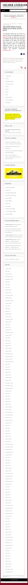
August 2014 (9, 516)
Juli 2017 (8, 425)
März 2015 (8, 497)
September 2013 (9, 545)
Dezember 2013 (9, 537)
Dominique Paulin (7, 61)
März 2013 (8, 561)
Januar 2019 (8, 380)
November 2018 (9, 385)
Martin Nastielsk (11, 62)
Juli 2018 (8, 393)
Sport (7, 94)
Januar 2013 (8, 566)
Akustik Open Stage (13, 60)
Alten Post (5, 37)
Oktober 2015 (9, 479)
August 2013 (9, 548)
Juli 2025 (8, 271)
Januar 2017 (8, 441)
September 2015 (9, 481)
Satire (7, 92)
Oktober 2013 (9, 542)
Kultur (12, 58)
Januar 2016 (8, 471)
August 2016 (9, 455)
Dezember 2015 (9, 473)
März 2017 (8, 436)
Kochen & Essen (9, 84)
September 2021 (9, 319)
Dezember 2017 (9, 412)
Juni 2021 (8, 324)
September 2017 (9, 420)
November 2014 (9, 508)
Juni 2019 (8, 367)
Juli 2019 (8, 364)
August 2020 (9, 335)
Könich (4, 62)
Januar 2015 (8, 502)
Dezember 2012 (9, 569)
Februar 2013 (9, 564)
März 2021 (8, 327)
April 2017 (8, 433)
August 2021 (9, 322)
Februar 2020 (9, 348)
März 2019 (8, 375)
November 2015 (9, 476)
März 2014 (8, 529)
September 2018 (9, 388)
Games (7, 78)
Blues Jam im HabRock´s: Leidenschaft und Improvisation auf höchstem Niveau (13, 156)
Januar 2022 (8, 316)
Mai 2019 (8, 369)
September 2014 (9, 513)
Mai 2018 (8, 399)
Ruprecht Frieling (10, 245)
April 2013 (8, 558)
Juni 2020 (8, 337)
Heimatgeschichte (10, 81)
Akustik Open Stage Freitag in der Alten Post (12, 28)
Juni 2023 (8, 284)
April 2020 (8, 343)
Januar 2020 (8, 351)
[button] (21, 54)
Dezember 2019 (9, 353)
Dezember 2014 (9, 505)
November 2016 (9, 447)
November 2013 (9, 540)
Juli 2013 (8, 550)
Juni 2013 (8, 553)
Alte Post (20, 60)
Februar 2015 (9, 500)
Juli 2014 (8, 518)
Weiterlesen (7, 50)
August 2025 (9, 268)
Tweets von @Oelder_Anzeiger (12, 259)
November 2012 (9, 572)
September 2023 (9, 279)
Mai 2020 (8, 340)
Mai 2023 (8, 287)
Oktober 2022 (9, 298)
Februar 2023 (9, 290)
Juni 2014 (8, 521)
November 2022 (9, 295)
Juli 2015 (8, 486)
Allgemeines (8, 76)
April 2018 (8, 401)
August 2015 (9, 484)
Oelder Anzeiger (15, 5)
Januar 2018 (8, 409)
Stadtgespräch (9, 97)
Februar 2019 (9, 377)
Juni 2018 (8, 396)
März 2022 (8, 311)
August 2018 (9, 391)
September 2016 (9, 452)
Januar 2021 (8, 330)
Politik (7, 89)
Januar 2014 (8, 534)
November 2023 (9, 276)
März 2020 (8, 345)
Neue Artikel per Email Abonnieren (13, 132)
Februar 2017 (9, 439)
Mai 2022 (8, 308)
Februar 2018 (9, 407)
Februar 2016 (9, 468)
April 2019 (8, 372)
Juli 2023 (8, 282)
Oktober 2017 (9, 417)
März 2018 (8, 404)
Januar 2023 (8, 292)
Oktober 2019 (9, 359)
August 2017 (9, 423)
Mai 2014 (8, 524)
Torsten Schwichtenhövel (11, 229)
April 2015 (8, 494)
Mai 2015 (8, 492)
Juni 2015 (8, 489)
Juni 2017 (8, 428)
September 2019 (9, 361)
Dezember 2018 (9, 383)
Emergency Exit (18, 61)
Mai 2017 (8, 431)
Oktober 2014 (9, 510)
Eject (13, 61)
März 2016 (8, 465)
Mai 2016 (8, 460)
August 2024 (9, 274)
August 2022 (9, 303)
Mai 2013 (8, 556)
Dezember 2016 (9, 444)
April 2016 (8, 463)
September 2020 (9, 332)
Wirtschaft (8, 102)
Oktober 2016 (9, 449)
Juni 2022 (8, 306)
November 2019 (9, 356)
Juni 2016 (8, 457)
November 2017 (9, 415)
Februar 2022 (9, 314)
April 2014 (8, 526)
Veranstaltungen (19, 58)
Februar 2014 (9, 532)
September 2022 (9, 300)
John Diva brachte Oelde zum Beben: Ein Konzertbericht (13, 230)
